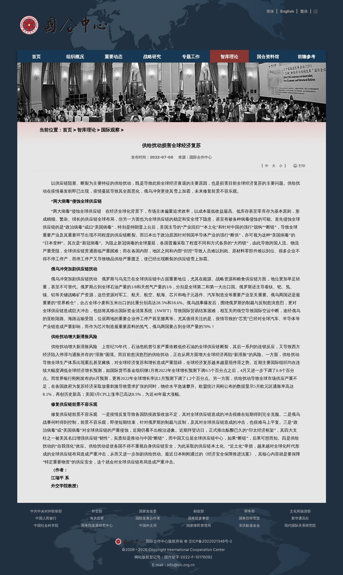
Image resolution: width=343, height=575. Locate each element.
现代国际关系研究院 (300, 525)
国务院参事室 (198, 518)
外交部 (97, 511)
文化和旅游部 (300, 511)
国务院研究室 (249, 518)
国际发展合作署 (148, 518)
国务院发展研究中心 (97, 525)
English (287, 11)
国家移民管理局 (198, 525)
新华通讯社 (300, 518)
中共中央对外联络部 (46, 511)
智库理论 (229, 56)
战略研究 (152, 56)
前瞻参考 (306, 56)
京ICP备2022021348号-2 (210, 541)
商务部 (249, 511)
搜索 (315, 11)
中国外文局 (148, 525)
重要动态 (113, 56)
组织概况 (75, 56)
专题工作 (191, 56)
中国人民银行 (45, 518)
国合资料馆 (268, 56)
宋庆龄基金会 (249, 525)
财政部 (198, 511)
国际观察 (110, 130)
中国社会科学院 (46, 525)
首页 (36, 56)
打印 (302, 166)
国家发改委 (148, 511)
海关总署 (97, 518)
